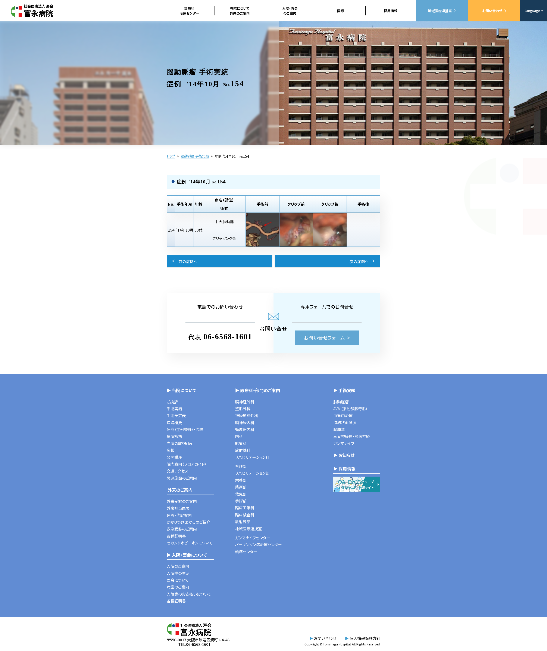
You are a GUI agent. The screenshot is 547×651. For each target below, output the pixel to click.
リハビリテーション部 (252, 473)
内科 (239, 436)
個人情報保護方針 (362, 638)
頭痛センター (246, 551)
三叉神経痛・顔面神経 (351, 436)
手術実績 (174, 408)
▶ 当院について (181, 390)
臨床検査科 (244, 514)
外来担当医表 (178, 508)
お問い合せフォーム (324, 337)
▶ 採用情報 (344, 468)
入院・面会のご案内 (290, 11)
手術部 (241, 501)
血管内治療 (343, 415)
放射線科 (242, 450)
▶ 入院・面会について (187, 555)
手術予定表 (176, 415)
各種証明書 (176, 536)
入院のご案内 (178, 566)
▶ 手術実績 (344, 390)
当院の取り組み (180, 443)
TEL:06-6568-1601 (194, 644)
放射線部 (242, 521)
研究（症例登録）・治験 (185, 429)
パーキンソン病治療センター (258, 544)
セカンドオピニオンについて (190, 542)
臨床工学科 (244, 507)
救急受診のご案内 (182, 529)
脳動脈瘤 (341, 401)
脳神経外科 (244, 401)
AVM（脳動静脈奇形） (350, 408)
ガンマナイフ (343, 443)
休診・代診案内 (179, 515)
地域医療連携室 (440, 10)
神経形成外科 (246, 415)
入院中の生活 (178, 573)
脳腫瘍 (339, 429)
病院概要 (174, 422)
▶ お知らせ (343, 455)
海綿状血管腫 (344, 422)
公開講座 (174, 457)
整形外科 (242, 408)
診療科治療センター (189, 11)
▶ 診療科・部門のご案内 (257, 390)
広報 (170, 450)
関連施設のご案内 (182, 478)
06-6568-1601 (227, 336)
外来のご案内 (180, 490)
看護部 (241, 466)
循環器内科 (244, 429)
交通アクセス (177, 471)
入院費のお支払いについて (189, 594)
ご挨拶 (172, 401)
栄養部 (241, 480)
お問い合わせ (492, 10)
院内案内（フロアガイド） (187, 464)
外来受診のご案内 (182, 501)
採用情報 (390, 10)
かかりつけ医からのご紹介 (188, 522)
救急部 (241, 494)
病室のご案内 (178, 587)
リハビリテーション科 (252, 457)
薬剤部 (241, 487)
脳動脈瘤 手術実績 (195, 156)
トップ (171, 156)
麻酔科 (241, 443)
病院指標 (174, 436)
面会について (178, 580)
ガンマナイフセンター (252, 537)
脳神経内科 (244, 422)
